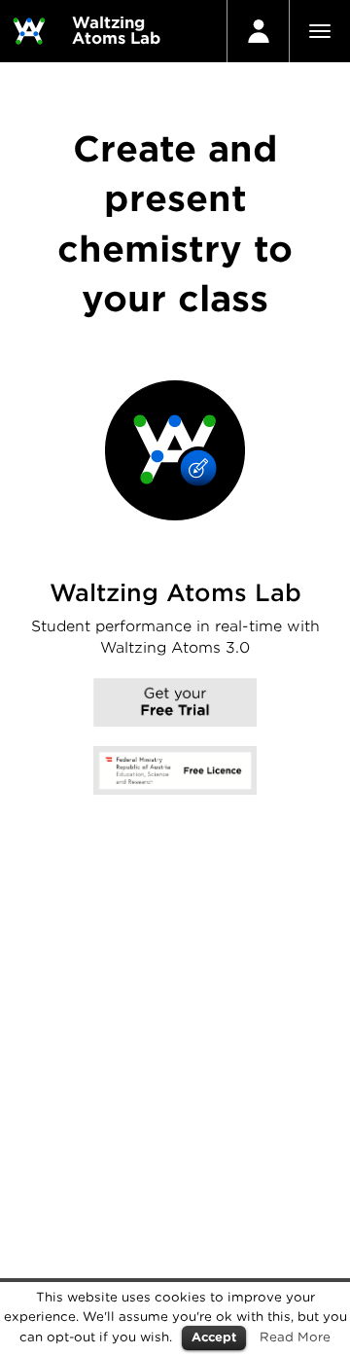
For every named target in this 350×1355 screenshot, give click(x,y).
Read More (295, 1336)
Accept (214, 1337)
